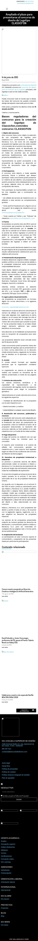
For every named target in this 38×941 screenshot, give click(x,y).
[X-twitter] (13, 935)
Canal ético (6, 766)
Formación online (7, 859)
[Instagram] (19, 935)
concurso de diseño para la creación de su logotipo (19, 88)
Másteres (4, 850)
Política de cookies (9, 772)
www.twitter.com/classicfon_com (22, 218)
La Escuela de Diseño (27, 85)
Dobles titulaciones (8, 847)
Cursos (3, 853)
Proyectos (4, 908)
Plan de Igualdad (8, 778)
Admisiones (5, 870)
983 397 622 (29, 1)
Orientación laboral (8, 882)
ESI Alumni (5, 899)
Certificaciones (6, 856)
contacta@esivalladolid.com (25, 3)
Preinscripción (6, 873)
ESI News (4, 925)
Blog (3, 80)
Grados (3, 841)
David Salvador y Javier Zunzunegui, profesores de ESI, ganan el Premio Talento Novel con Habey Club (18, 640)
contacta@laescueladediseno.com (14, 752)
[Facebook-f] (8, 935)
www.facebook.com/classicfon (13, 212)
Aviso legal (6, 763)
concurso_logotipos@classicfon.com (15, 307)
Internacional (5, 890)
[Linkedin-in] (29, 935)
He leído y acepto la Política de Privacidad (15, 796)
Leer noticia (5, 596)
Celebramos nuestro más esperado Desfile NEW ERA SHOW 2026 (17, 696)
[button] (22, 8)
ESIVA (7, 80)
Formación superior (8, 844)
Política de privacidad (10, 769)
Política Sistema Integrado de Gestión (16, 775)
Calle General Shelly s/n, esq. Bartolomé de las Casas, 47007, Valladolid (18, 745)
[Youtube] (24, 935)
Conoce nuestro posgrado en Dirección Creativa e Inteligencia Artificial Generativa (17, 590)
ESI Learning (6, 862)
